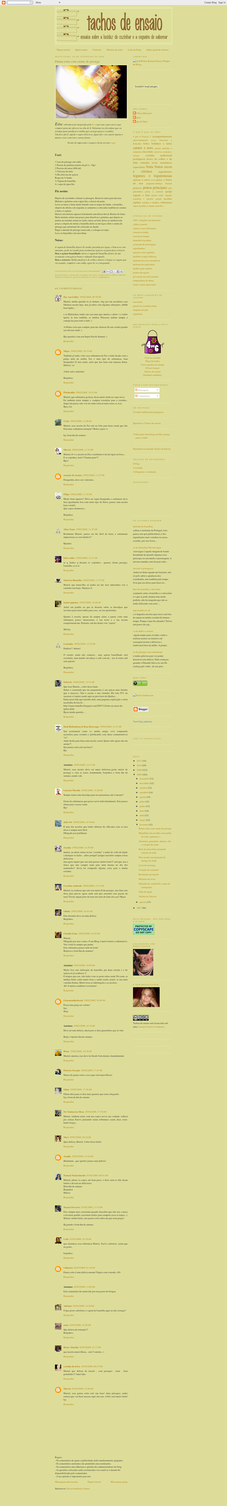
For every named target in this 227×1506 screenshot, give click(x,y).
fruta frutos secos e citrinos (152, 169)
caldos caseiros (140, 224)
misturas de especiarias (144, 264)
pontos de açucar (141, 272)
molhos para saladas (142, 268)
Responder (68, 341)
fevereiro (144, 824)
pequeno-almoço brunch (159, 183)
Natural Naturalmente (74, 1175)
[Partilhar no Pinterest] (121, 271)
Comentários (143, 395)
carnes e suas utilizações (144, 228)
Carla (66, 421)
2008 (139, 774)
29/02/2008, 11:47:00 (86, 529)
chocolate (147, 151)
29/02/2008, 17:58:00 (95, 1111)
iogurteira (137, 313)
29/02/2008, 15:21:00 (93, 885)
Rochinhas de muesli (149, 874)
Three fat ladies (152, 361)
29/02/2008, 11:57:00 (93, 580)
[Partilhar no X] (115, 271)
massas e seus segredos (144, 252)
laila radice (69, 557)
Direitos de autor (115, 49)
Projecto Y (146, 136)
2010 (139, 765)
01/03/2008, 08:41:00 (97, 1175)
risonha (67, 847)
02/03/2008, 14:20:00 (83, 1305)
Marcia (67, 1388)
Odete (66, 1089)
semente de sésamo (72, 475)
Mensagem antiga (119, 1481)
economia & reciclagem (144, 244)
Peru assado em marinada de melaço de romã (152, 859)
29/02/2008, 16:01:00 (82, 911)
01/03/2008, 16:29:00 (80, 1239)
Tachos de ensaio (152, 371)
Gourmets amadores (152, 374)
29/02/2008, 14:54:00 (84, 822)
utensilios (159, 206)
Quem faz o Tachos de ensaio (147, 423)
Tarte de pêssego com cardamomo (146, 652)
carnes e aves (143, 147)
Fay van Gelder (71, 296)
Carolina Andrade (72, 885)
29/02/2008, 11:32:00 (81, 494)
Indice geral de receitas (157, 49)
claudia (67, 1156)
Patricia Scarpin (71, 1070)
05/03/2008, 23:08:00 (82, 1388)
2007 (139, 907)
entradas (145, 162)
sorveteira (137, 301)
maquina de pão (140, 309)
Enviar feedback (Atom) (78, 1488)
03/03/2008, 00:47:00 (92, 1366)
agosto (143, 797)
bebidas (154, 140)
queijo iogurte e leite (85, 277)
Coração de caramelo (149, 869)
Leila (66, 1239)
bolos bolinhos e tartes (157, 143)
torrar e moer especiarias (144, 284)
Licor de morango (147, 865)
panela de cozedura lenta (145, 305)
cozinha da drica (71, 1366)
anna (65, 1325)
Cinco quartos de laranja (152, 364)
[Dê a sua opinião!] (111, 271)
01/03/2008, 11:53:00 (92, 1207)
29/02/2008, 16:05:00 (89, 933)
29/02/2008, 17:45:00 (91, 1070)
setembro (144, 792)
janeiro (143, 902)
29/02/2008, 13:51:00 (110, 726)
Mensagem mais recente (66, 1481)
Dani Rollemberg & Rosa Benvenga (81, 726)
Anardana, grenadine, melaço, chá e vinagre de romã (155, 843)
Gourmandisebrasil (73, 1000)
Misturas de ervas (147, 879)
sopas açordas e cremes (144, 205)
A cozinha (138, 467)
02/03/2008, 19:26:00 (80, 1325)
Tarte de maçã (145, 891)
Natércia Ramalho (72, 580)
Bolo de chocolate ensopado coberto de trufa (152, 851)
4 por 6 (137, 136)
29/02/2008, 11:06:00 (81, 421)
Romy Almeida (71, 1347)
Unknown (68, 1267)
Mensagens (143, 389)
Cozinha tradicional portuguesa (148, 412)
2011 (139, 760)
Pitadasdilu (69, 392)
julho (142, 801)
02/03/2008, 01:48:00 (84, 1267)
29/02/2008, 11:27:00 (93, 475)
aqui (113, 142)
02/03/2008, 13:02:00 (84, 1286)
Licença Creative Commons (151, 1026)
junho (143, 806)
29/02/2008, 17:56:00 (81, 1089)
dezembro (145, 778)
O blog (136, 463)
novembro (145, 783)
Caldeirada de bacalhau (141, 526)
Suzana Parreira (71, 1207)
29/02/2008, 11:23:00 (82, 449)
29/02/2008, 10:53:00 (81, 351)
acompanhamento (162, 136)
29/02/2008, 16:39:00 (81, 1051)
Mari (66, 1137)
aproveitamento (140, 140)
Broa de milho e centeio (141, 631)
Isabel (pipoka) (70, 602)
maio (142, 810)
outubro (144, 787)
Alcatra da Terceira (148, 896)
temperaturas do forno (143, 280)
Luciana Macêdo (71, 790)
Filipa (66, 494)
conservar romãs (140, 232)
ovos (153, 179)
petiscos (137, 188)
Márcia (67, 449)
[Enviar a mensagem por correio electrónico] (103, 271)
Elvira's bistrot (152, 368)
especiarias (105, 275)
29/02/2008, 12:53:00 (83, 682)
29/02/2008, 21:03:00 (82, 1156)
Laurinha (68, 643)
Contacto (97, 49)
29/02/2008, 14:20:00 (92, 790)
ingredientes (165, 171)
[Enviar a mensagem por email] (108, 271)
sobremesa (103, 277)
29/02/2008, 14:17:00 (84, 764)
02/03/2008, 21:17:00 (90, 1347)
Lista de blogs (134, 49)
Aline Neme (69, 529)
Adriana (67, 1305)
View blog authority (142, 721)
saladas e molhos (150, 202)
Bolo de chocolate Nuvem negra (145, 547)
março (143, 820)
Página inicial (63, 49)
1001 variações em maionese (146, 220)
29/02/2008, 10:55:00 (86, 392)
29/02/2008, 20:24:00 (80, 1137)
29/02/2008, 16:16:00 (84, 1025)
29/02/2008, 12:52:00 (84, 643)
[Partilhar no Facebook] (118, 271)
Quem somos (81, 49)
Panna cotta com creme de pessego (155, 828)
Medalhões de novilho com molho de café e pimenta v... (155, 834)
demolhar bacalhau (142, 240)
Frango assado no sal (140, 610)
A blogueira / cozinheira (144, 471)
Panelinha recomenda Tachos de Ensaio (152, 448)
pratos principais (155, 187)
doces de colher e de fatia (83, 275)
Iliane (66, 1051)
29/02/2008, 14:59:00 (82, 847)
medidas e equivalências (144, 256)
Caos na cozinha (152, 357)
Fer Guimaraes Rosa (73, 1111)
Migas (66, 351)
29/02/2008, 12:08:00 (90, 602)
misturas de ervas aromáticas (146, 260)
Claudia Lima (70, 933)
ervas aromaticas (162, 162)
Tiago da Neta (140, 121)
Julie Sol (67, 822)
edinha (66, 911)
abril (142, 815)
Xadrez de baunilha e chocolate (145, 589)
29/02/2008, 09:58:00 (90, 296)
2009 (139, 769)
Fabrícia (67, 682)
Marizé (137, 117)
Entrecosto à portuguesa (141, 568)
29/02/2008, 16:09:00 (84, 965)
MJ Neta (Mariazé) (143, 113)
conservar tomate (141, 236)
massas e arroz (141, 179)
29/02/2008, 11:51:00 (86, 557)
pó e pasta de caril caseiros (145, 276)
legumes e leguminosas (152, 175)
